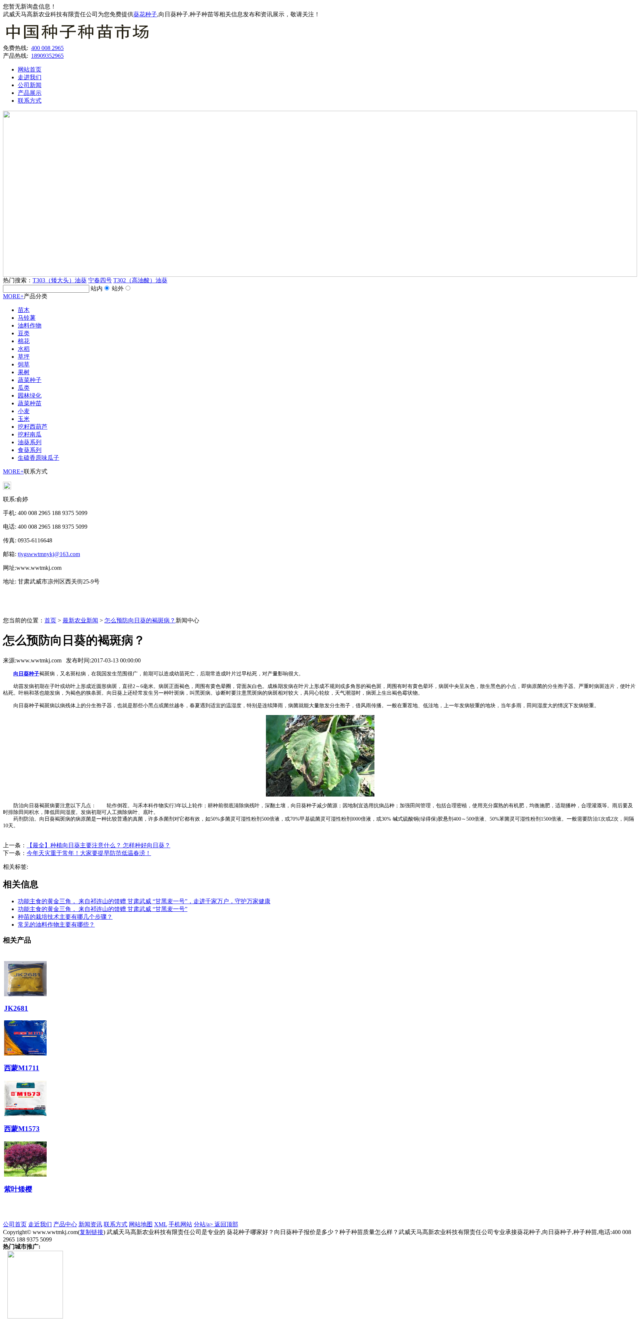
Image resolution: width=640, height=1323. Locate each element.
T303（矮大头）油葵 (60, 280)
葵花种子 (145, 14)
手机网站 (180, 1224)
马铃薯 (27, 318)
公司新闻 (29, 85)
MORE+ (13, 296)
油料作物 (29, 325)
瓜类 (24, 388)
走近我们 (40, 1224)
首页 (50, 620)
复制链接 (91, 1232)
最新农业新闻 (80, 620)
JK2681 (16, 1008)
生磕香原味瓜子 (38, 458)
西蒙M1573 (22, 1129)
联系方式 (29, 100)
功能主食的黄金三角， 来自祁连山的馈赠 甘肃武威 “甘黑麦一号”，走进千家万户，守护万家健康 (144, 901)
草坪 (24, 356)
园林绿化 (29, 395)
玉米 (24, 419)
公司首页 (15, 1224)
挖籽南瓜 (29, 434)
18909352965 (47, 56)
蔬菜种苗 (29, 403)
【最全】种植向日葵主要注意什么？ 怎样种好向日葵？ (98, 845)
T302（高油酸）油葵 (140, 280)
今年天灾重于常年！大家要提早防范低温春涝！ (89, 853)
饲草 (24, 364)
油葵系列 (29, 442)
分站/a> (204, 1224)
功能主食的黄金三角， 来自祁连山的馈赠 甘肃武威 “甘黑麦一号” (102, 909)
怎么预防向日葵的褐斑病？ (140, 620)
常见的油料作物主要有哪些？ (56, 924)
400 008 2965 (47, 48)
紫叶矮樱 (18, 1189)
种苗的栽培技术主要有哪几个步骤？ (65, 917)
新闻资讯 (90, 1224)
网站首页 (29, 69)
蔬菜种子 (29, 380)
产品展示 (29, 93)
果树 (24, 372)
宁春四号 (100, 280)
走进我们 (29, 77)
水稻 (24, 349)
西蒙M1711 (21, 1068)
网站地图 (141, 1224)
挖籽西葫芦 (32, 426)
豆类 (24, 333)
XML (160, 1224)
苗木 (24, 310)
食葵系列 (29, 450)
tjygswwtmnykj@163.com (49, 554)
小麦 (24, 411)
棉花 (24, 341)
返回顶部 (226, 1224)
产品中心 (65, 1224)
